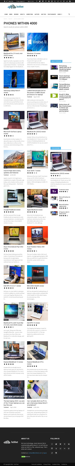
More (59, 14)
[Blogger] (70, 1)
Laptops (37, 14)
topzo (45, 453)
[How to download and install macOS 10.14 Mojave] (54, 77)
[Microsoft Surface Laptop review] (14, 120)
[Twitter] (39, 1)
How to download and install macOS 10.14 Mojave (64, 77)
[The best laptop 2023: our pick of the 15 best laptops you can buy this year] (14, 389)
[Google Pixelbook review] (14, 198)
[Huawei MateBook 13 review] (14, 350)
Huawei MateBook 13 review (13, 362)
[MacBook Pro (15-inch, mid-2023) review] (14, 42)
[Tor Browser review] (54, 191)
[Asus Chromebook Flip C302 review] (14, 235)
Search (10, 19)
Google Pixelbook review (12, 210)
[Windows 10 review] (37, 42)
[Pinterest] (45, 1)
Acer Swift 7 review (33, 171)
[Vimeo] (42, 1)
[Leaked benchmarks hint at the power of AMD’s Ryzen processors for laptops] (37, 79)
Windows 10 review (34, 53)
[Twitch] (64, 1)
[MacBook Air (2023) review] (37, 120)
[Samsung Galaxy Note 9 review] (14, 79)
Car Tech (43, 14)
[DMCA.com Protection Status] (25, 457)
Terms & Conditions (36, 464)
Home (6, 14)
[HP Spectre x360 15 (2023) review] (54, 213)
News (10, 14)
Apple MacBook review (35, 210)
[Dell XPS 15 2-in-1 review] (14, 274)
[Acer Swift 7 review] (37, 159)
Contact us (64, 464)
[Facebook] (36, 1)
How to (22, 14)
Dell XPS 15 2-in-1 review (12, 286)
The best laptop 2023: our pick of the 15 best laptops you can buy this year (14, 403)
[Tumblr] (55, 1)
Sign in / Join (31, 1)
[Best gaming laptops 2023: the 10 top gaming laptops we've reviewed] (54, 67)
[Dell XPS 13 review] (37, 311)
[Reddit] (58, 1)
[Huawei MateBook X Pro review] (37, 350)
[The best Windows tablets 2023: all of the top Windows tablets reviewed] (54, 86)
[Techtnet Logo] (11, 443)
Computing (29, 14)
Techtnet (29, 96)
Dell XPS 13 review (33, 323)
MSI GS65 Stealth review (35, 286)
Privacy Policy (47, 464)
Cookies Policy (56, 464)
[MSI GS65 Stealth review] (37, 274)
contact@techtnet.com (35, 453)
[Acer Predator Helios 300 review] (37, 235)
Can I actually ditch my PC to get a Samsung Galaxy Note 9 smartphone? (37, 403)
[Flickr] (61, 1)
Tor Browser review (64, 189)
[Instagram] (51, 1)
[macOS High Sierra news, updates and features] (14, 159)
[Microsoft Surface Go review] (54, 198)
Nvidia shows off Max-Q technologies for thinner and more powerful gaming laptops (65, 108)
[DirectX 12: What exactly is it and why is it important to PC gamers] (54, 96)
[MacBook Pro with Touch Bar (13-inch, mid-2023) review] (14, 311)
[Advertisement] (62, 232)
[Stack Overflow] (67, 1)
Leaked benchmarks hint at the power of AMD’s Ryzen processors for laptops (36, 92)
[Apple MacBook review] (37, 198)
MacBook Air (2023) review (36, 132)
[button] (69, 14)
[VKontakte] (48, 1)
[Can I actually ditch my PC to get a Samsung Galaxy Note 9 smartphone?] (37, 389)
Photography (52, 14)
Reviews (16, 14)
